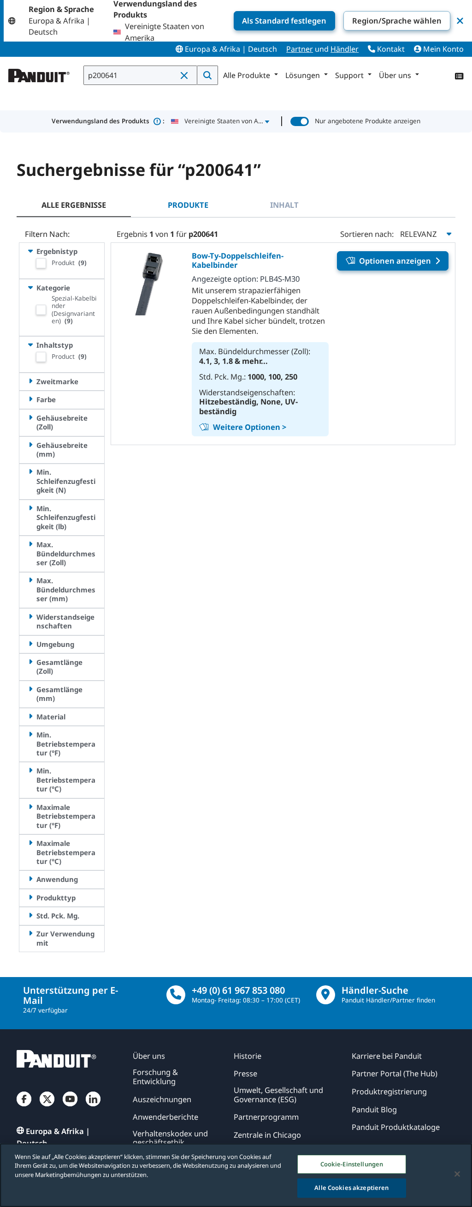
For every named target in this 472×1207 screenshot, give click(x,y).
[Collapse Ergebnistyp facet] (30, 251)
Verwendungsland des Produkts (108, 121)
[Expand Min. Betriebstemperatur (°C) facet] (30, 770)
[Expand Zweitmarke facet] (30, 381)
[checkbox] (41, 263)
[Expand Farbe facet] (30, 399)
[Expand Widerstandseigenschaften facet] (30, 617)
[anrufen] (175, 994)
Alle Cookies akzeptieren (351, 1187)
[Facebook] (24, 1107)
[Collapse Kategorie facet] (30, 287)
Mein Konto (442, 49)
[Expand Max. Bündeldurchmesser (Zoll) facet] (30, 544)
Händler (344, 49)
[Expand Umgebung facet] (30, 644)
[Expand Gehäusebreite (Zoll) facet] (30, 418)
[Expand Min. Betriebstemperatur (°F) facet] (30, 734)
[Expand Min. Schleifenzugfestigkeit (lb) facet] (30, 508)
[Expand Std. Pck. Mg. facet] (30, 915)
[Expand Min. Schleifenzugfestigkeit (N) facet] (30, 472)
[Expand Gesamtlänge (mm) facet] (30, 689)
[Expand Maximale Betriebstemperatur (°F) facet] (30, 807)
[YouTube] (70, 1107)
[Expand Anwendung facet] (30, 879)
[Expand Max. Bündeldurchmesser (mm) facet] (30, 580)
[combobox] (140, 75)
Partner (299, 49)
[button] (186, 75)
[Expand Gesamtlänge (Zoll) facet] (30, 662)
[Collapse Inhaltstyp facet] (30, 345)
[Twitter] (47, 1107)
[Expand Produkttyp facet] (30, 897)
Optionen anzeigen (395, 260)
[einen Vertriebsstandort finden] (325, 994)
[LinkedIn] (93, 1107)
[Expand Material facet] (30, 716)
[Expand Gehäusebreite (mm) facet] (30, 445)
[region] (236, 1175)
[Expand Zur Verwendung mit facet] (30, 933)
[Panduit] (39, 73)
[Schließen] (457, 1174)
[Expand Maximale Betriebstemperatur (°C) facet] (30, 843)
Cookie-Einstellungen (352, 1164)
